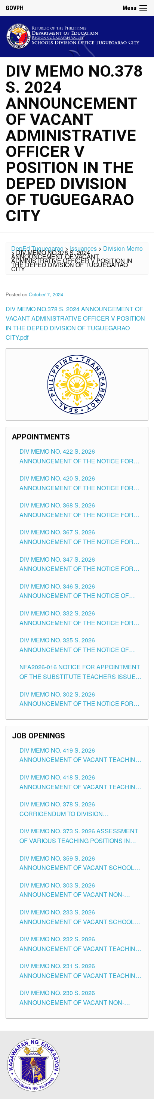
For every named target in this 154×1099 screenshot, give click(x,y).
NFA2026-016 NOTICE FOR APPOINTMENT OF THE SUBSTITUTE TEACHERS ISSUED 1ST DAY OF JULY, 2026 (79, 672)
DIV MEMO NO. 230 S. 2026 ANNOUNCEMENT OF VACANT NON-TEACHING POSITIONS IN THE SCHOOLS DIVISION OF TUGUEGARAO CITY (78, 997)
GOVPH (15, 8)
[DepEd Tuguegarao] (77, 34)
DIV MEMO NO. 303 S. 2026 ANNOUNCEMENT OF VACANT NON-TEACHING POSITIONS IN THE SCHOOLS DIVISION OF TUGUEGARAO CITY (78, 890)
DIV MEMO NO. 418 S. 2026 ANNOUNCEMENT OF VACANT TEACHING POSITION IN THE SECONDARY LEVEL (79, 782)
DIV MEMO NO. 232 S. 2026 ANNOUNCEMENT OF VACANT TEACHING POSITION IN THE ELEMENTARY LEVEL (79, 944)
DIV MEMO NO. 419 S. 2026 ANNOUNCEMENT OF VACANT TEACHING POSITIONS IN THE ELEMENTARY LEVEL (79, 755)
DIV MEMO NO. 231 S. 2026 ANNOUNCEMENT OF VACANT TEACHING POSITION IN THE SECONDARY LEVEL (79, 970)
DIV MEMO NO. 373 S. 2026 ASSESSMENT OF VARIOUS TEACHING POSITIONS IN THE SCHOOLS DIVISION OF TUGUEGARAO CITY (78, 836)
